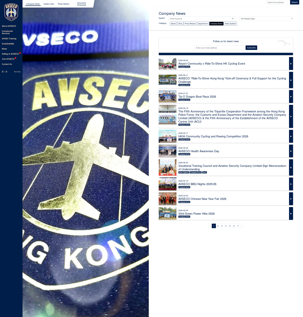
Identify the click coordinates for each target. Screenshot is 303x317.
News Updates (230, 23)
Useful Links (49, 4)
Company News (33, 4)
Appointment (203, 23)
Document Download (81, 4)
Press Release (190, 23)
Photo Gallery (63, 4)
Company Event (216, 23)
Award (173, 23)
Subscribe (251, 47)
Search (295, 2)
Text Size (17, 71)
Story (180, 23)
